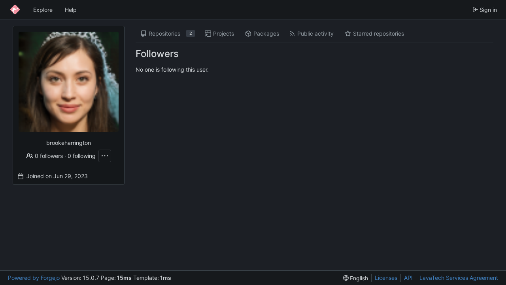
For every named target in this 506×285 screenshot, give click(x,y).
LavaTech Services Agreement (458, 277)
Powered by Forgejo (34, 277)
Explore (43, 9)
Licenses (386, 277)
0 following (82, 155)
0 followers (49, 155)
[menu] (355, 278)
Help (71, 9)
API (408, 277)
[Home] (15, 9)
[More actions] (104, 156)
